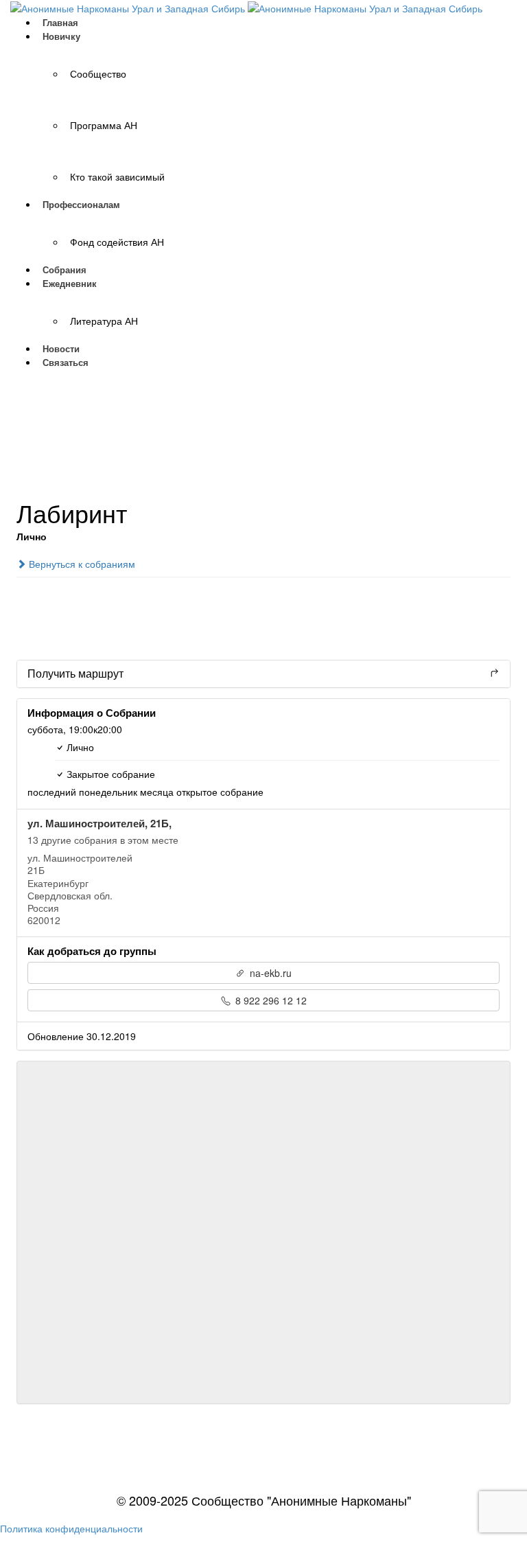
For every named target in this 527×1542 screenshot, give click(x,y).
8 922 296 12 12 (270, 1000)
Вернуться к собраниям (80, 564)
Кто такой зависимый (117, 176)
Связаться (66, 362)
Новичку (61, 36)
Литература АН (104, 320)
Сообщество (98, 73)
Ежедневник (70, 283)
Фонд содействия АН (117, 242)
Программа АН (103, 125)
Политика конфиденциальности (71, 1528)
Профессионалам (81, 204)
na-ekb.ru (269, 973)
